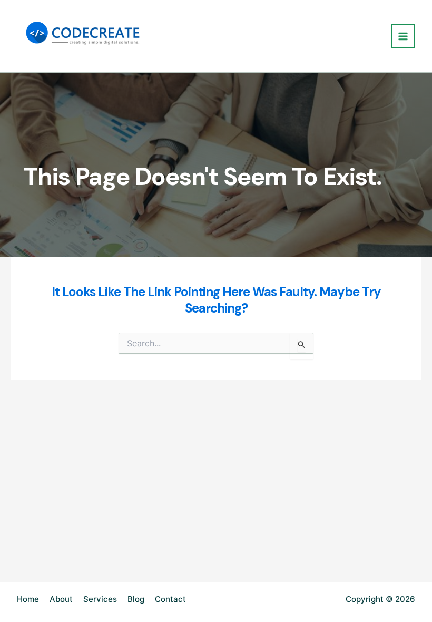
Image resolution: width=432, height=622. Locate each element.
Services (100, 599)
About (61, 599)
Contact (170, 599)
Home (28, 599)
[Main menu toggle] (403, 36)
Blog (135, 599)
